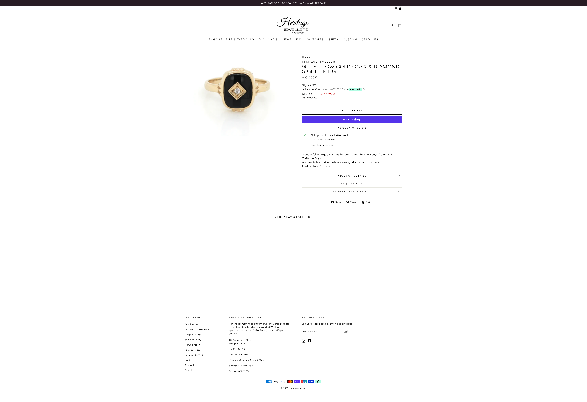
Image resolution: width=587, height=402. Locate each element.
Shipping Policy (193, 339)
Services (370, 39)
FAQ (187, 360)
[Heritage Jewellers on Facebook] (309, 341)
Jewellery (292, 39)
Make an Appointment (197, 329)
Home (305, 57)
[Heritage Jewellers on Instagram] (303, 341)
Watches (315, 39)
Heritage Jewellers (319, 61)
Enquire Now (352, 183)
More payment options (352, 127)
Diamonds (268, 39)
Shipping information (352, 191)
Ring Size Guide (193, 334)
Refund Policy (192, 344)
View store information (322, 145)
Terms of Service (194, 354)
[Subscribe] (346, 331)
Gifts (333, 39)
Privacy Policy (192, 349)
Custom (350, 39)
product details (352, 175)
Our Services (192, 324)
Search (188, 370)
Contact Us (191, 365)
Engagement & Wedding (231, 39)
